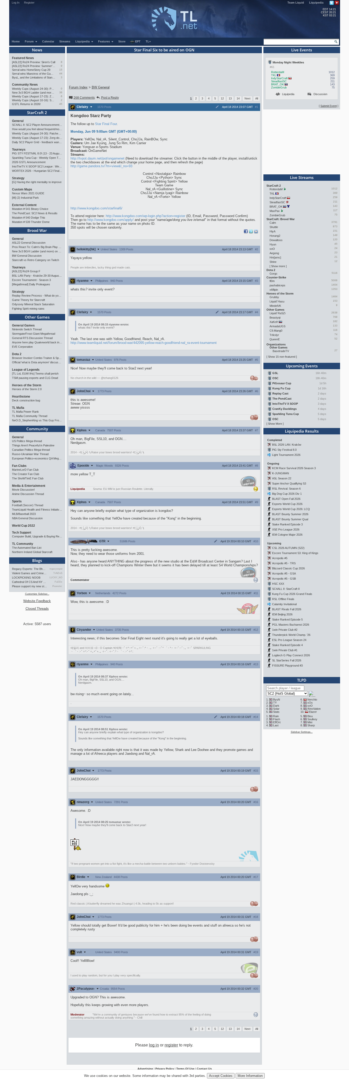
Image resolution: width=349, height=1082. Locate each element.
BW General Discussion (27, 255)
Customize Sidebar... (37, 593)
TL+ (148, 41)
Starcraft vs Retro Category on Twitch (35, 260)
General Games (23, 325)
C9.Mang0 (276, 330)
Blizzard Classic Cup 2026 (288, 568)
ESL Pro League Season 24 (289, 639)
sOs (310, 702)
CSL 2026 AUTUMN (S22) (288, 547)
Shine (273, 261)
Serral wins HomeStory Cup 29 (31, 69)
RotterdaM (277, 72)
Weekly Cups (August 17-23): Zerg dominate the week (33, 96)
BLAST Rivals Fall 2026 (286, 609)
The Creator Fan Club (25, 474)
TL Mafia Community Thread (29, 416)
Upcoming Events (302, 365)
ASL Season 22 (281, 478)
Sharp (311, 725)
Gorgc (273, 273)
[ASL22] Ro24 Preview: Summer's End (33, 65)
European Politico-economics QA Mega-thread (37, 458)
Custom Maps (22, 189)
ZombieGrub (279, 87)
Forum (29, 41)
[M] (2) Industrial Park (25, 197)
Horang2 (275, 235)
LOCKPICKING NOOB (26, 577)
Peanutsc (57, 586)
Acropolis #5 (279, 558)
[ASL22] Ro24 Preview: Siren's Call (33, 62)
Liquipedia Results (302, 431)
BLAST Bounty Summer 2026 (290, 514)
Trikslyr (274, 334)
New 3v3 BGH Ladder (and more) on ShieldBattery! (33, 92)
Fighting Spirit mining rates (28, 308)
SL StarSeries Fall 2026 (286, 660)
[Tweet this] (251, 232)
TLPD (301, 680)
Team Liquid (295, 2)
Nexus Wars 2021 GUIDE (28, 193)
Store (121, 41)
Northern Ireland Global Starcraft (32, 552)
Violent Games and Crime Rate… (29, 573)
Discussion (320, 94)
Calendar (48, 41)
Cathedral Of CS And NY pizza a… (29, 581)
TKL (273, 75)
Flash (276, 719)
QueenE (275, 339)
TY (275, 702)
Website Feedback (37, 601)
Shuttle (274, 227)
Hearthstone (21, 396)
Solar (276, 708)
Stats (276, 711)
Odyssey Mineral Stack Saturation (33, 304)
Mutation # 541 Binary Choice (30, 208)
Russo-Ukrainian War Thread (30, 454)
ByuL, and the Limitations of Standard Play (33, 77)
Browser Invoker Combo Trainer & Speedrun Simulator (37, 357)
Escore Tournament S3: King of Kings (295, 553)
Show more (278, 266)
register (171, 1045)
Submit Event (328, 105)
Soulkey (312, 719)
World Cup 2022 (23, 525)
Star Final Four (106, 124)
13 (230, 98)
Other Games (37, 317)
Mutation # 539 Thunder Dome (31, 221)
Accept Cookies (220, 1076)
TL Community (22, 544)
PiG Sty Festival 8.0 (284, 449)
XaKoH (274, 321)
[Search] (336, 41)
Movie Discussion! (23, 489)
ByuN (276, 699)
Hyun (273, 244)
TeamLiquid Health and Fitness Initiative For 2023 (37, 509)
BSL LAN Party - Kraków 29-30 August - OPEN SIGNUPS (37, 275)
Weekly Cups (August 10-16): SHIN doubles (33, 100)
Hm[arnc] (275, 257)
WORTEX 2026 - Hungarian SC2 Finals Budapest (37, 170)
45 (60, 104)
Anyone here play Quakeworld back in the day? (37, 342)
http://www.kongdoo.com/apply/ (110, 220)
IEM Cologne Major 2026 (287, 534)
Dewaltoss (276, 240)
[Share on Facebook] (246, 232)
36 (60, 92)
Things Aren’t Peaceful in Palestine (33, 445)
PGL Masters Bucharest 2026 (290, 624)
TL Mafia (18, 408)
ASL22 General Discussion (28, 242)
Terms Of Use (185, 1068)
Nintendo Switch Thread (27, 329)
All (256, 98)
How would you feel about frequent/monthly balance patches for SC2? (37, 129)
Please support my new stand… (29, 586)
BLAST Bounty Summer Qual (290, 519)
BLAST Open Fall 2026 (286, 498)
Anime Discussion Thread (28, 493)
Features (104, 41)
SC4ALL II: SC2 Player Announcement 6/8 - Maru (37, 124)
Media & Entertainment (28, 486)
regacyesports (56, 569)
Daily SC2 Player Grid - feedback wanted (37, 142)
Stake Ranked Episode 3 (287, 524)
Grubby (274, 297)
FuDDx (58, 582)
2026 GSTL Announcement (28, 162)
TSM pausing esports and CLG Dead (35, 377)
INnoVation (314, 708)
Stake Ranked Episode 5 (287, 619)
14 (238, 98)
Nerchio (312, 699)
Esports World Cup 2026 (287, 503)
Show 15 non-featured (281, 356)
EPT (138, 41)
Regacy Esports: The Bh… (28, 568)
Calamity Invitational (284, 604)
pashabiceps (277, 285)
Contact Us (204, 1068)
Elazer (313, 711)
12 (222, 98)
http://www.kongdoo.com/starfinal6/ (96, 208)
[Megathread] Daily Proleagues (31, 284)
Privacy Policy (164, 1068)
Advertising (145, 1068)
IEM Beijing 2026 (282, 614)
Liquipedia (316, 2)
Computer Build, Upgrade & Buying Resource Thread (37, 536)
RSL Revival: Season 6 (286, 488)
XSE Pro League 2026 (285, 529)
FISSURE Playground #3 (287, 665)
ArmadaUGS (277, 326)
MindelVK (275, 305)
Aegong (274, 253)
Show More (275, 423)
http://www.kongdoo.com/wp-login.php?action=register (145, 216)
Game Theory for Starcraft (28, 299)
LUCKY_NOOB (56, 577)
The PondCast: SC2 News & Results (34, 213)
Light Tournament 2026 (286, 454)
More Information (250, 1076)
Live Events (301, 49)
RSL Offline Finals (283, 599)
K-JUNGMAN (280, 473)
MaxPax (275, 210)
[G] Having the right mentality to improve (37, 182)
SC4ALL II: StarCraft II (286, 588)
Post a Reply (110, 97)
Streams (64, 41)
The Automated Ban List (26, 547)
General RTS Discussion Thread (32, 338)
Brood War (37, 230)
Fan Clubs (19, 466)
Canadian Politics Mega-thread (31, 449)
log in (154, 1045)
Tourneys (19, 149)
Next (247, 98)
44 (60, 73)
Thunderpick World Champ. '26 (291, 634)
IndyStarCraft (279, 78)
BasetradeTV (281, 351)
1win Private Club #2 (284, 629)
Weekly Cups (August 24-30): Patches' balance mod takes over (33, 88)
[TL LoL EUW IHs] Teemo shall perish (35, 373)
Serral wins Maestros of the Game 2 (33, 73)
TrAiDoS (57, 573)
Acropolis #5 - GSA (284, 573)
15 (60, 69)
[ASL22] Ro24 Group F (26, 271)
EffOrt (277, 722)
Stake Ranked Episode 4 (287, 645)
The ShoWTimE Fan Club (27, 478)
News (37, 49)
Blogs (37, 560)
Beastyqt (275, 317)
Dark (276, 705)
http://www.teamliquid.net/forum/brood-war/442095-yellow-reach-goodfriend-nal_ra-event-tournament (144, 343)
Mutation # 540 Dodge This (28, 217)
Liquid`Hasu (277, 301)
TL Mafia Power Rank (25, 411)
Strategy (18, 178)
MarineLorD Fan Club (25, 469)
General (18, 121)
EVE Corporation (22, 346)
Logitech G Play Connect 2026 (291, 655)
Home (16, 41)
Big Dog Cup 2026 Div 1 (287, 493)
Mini (309, 722)
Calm (273, 222)
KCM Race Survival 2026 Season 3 (294, 468)
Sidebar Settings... (302, 731)
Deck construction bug (26, 400)
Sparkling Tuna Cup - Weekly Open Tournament (37, 157)
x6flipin (274, 289)
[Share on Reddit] (256, 231)
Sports (17, 501)
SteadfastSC (279, 81)
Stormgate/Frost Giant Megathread (33, 333)
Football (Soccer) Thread (27, 505)
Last (275, 725)
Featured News (23, 58)
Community (37, 428)
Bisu (310, 716)
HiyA (272, 231)
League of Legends (26, 369)
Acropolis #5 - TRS (284, 563)
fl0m (272, 281)
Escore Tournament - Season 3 (31, 279)
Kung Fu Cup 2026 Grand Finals (292, 593)
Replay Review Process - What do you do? (37, 295)
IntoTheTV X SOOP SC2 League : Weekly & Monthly (37, 166)
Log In (15, 2)
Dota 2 (16, 354)
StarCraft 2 (37, 112)
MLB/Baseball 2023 (24, 513)
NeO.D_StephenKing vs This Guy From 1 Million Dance (37, 420)
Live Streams (301, 177)
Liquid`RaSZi (277, 313)
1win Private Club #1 (284, 650)
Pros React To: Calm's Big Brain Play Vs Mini (37, 247)
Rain (276, 716)
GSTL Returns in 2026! (26, 104)
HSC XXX (278, 583)
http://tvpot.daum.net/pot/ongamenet (97, 158)
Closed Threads (37, 609)
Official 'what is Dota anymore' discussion (37, 362)
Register (29, 2)
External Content (24, 205)
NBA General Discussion (27, 518)
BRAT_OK (277, 84)
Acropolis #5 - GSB (284, 578)
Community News (25, 84)
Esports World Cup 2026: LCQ (291, 509)
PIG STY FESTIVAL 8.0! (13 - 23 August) (37, 153)
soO (272, 248)
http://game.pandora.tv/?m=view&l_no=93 (101, 166)
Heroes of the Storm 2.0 (27, 389)
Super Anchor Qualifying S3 (289, 483)
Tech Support (21, 532)
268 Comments (84, 97)
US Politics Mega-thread (27, 441)
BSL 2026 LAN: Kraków (286, 444)
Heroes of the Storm (26, 385)
